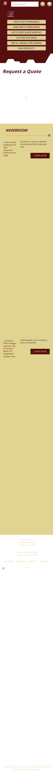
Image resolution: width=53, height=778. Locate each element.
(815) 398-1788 (29, 552)
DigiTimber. (35, 769)
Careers (21, 561)
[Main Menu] (5, 3)
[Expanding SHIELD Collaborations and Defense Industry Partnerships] (9, 237)
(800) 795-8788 (30, 555)
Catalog (9, 561)
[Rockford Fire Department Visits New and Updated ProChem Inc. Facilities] (9, 436)
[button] (40, 155)
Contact (33, 561)
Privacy (44, 561)
